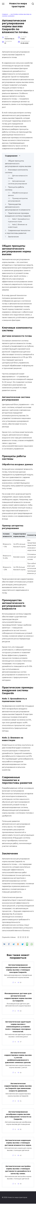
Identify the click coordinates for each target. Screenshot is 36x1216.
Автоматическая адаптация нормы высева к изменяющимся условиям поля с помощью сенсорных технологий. (18, 1027)
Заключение (13, 237)
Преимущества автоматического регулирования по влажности (17, 207)
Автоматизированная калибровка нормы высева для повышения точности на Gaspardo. (18, 1115)
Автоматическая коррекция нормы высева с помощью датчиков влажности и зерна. (18, 1142)
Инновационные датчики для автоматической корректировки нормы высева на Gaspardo (18, 997)
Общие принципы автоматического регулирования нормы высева (18, 163)
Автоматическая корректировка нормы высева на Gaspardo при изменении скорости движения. (18, 1087)
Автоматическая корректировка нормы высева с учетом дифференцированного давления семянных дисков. (18, 1057)
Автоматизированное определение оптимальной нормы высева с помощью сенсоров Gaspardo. (18, 968)
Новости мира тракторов (18, 5)
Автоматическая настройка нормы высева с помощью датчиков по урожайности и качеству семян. (18, 1170)
